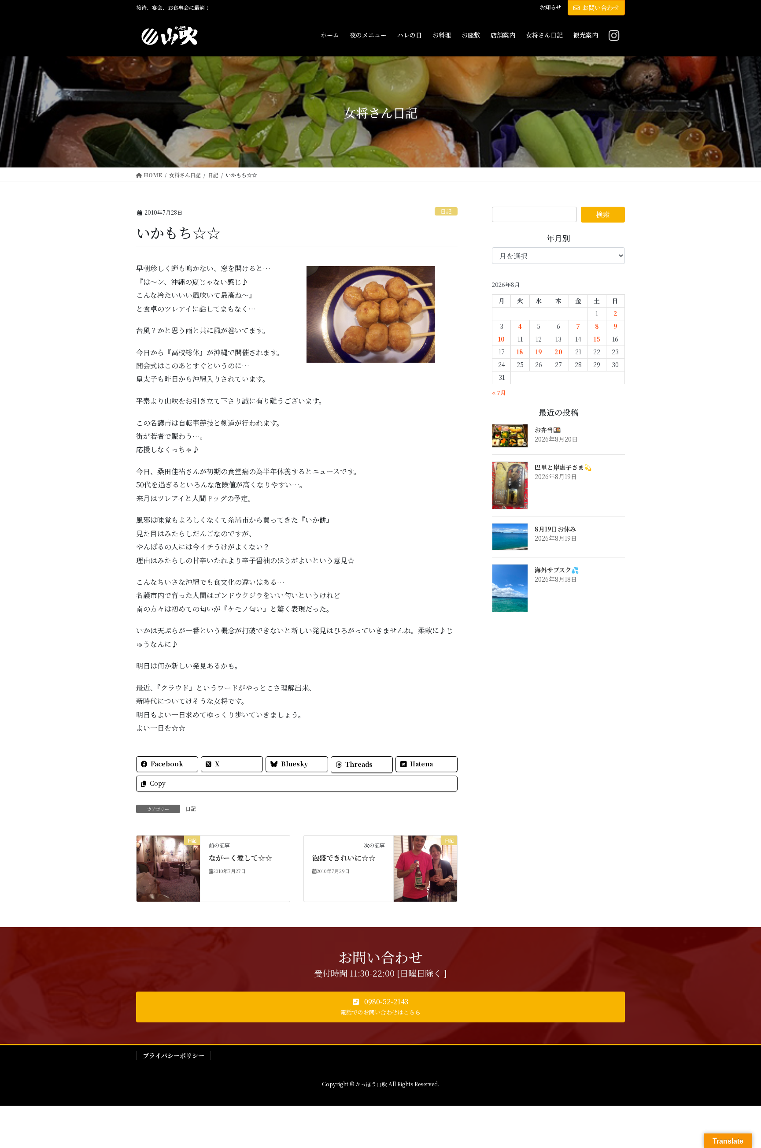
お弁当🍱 (548, 429)
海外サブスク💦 (557, 569)
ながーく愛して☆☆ (240, 858)
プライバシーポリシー (173, 1055)
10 (501, 338)
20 (558, 351)
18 (520, 351)
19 (539, 351)
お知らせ (550, 7)
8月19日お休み (555, 528)
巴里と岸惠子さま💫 (563, 467)
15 (597, 338)
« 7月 (499, 392)
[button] (380, 1007)
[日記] (168, 867)
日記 (446, 211)
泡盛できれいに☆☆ (344, 858)
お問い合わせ (600, 7)
